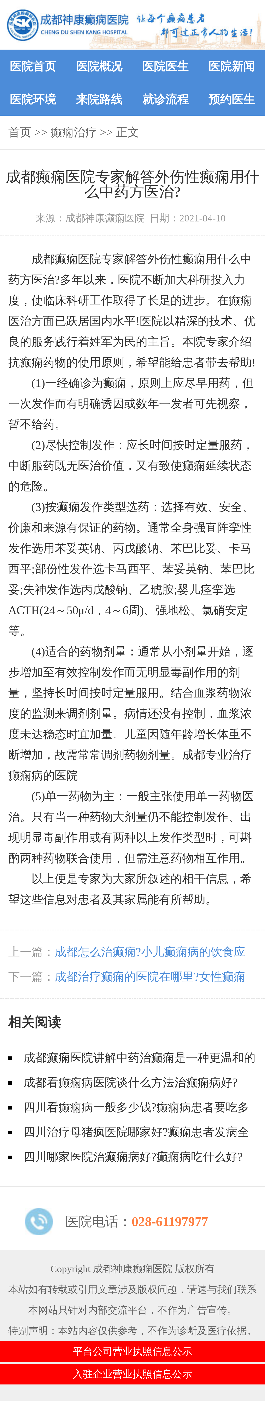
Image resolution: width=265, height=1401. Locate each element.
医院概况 (99, 66)
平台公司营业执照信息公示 (132, 1351)
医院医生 (165, 66)
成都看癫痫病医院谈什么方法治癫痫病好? (130, 1082)
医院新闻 (232, 66)
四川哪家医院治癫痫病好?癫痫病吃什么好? (133, 1156)
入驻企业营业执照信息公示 (132, 1374)
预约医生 (232, 99)
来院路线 (99, 99)
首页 (19, 132)
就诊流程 (165, 99)
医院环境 (33, 99)
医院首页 (33, 66)
